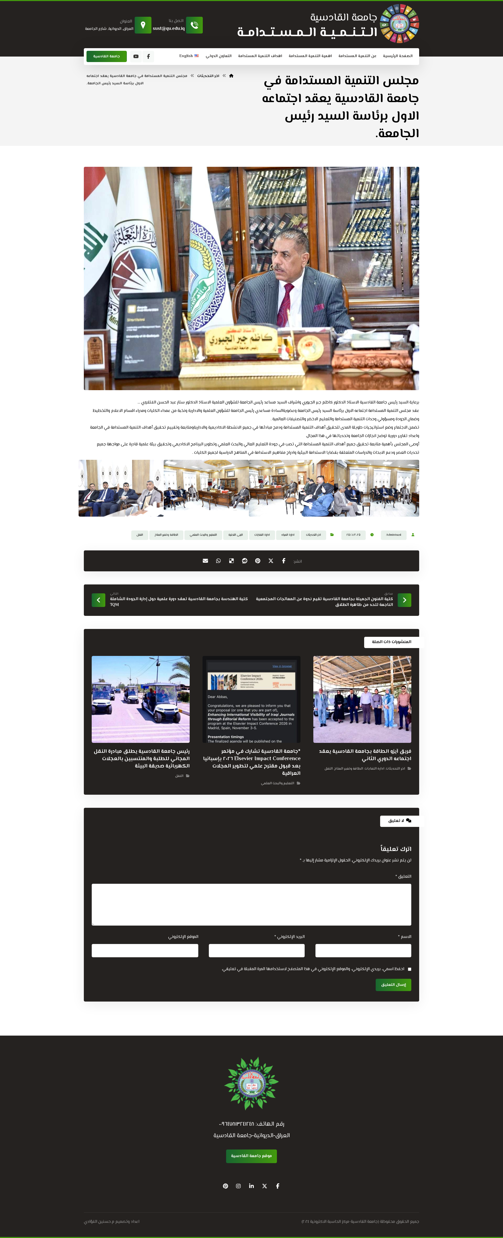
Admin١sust (393, 535)
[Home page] (231, 76)
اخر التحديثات (313, 535)
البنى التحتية (235, 535)
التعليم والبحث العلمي (203, 535)
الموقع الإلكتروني (183, 937)
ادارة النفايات (262, 535)
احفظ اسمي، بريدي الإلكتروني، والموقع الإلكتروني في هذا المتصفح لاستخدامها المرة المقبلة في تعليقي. (313, 969)
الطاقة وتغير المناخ (166, 535)
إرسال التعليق (393, 985)
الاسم (404, 937)
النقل (139, 535)
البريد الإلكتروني (289, 937)
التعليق (403, 877)
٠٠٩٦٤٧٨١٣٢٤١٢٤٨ (236, 1124)
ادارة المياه (287, 535)
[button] (148, 56)
